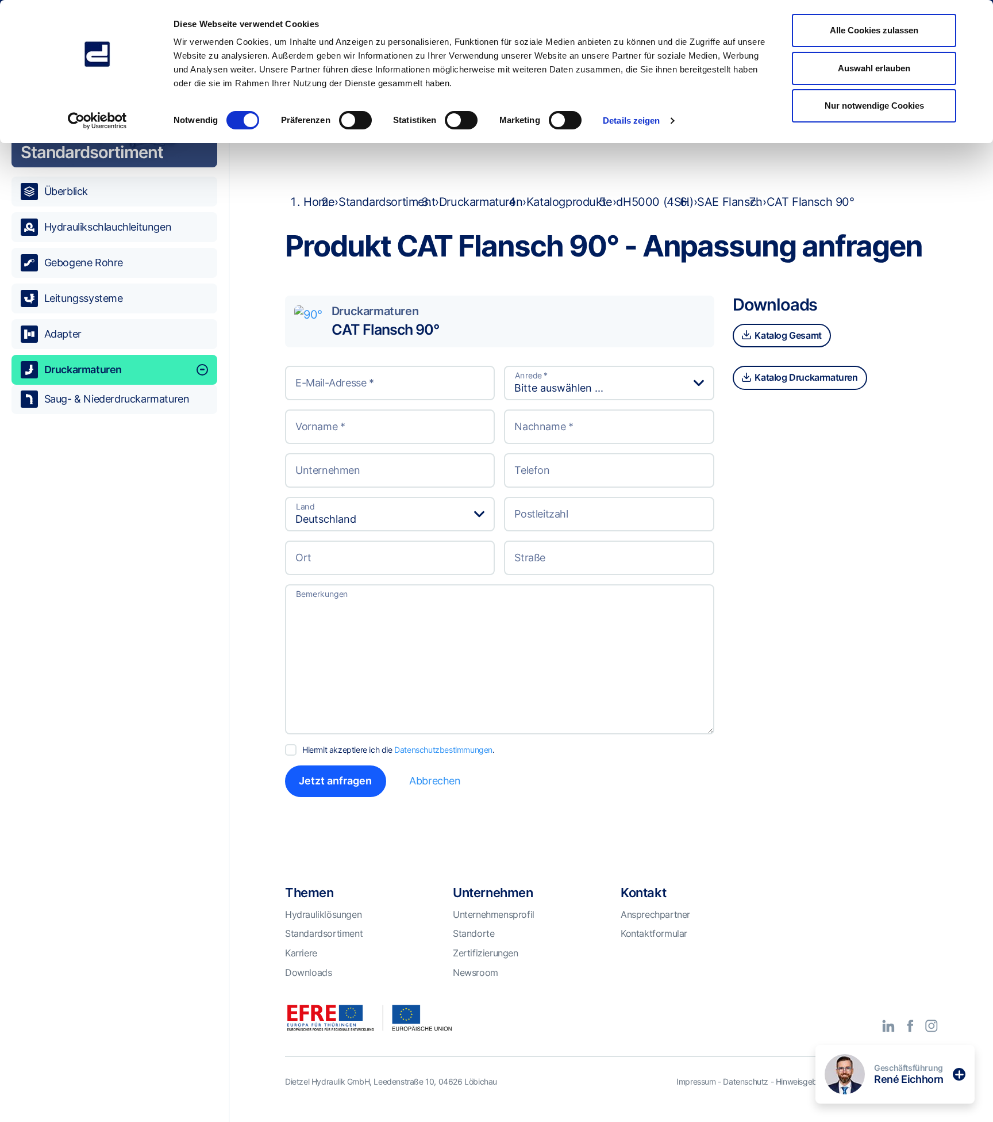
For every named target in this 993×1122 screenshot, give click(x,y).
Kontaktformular (654, 933)
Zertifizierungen (485, 953)
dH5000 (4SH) (654, 202)
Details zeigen (631, 120)
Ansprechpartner (655, 914)
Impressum (695, 1081)
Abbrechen (434, 781)
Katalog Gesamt (787, 335)
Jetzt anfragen (335, 781)
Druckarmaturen (83, 369)
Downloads (308, 972)
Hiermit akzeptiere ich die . (398, 750)
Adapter (63, 334)
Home (318, 202)
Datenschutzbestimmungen (443, 750)
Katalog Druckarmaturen (805, 377)
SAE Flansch (730, 202)
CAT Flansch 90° (385, 329)
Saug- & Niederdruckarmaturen (117, 399)
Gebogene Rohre (83, 262)
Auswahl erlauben (874, 68)
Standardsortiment (386, 202)
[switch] (355, 120)
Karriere (301, 953)
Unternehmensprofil (493, 914)
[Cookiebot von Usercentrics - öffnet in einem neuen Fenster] (97, 120)
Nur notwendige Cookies (874, 105)
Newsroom (475, 972)
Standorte (473, 933)
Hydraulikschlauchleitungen (108, 227)
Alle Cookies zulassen (874, 30)
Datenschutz (745, 1081)
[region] (114, 581)
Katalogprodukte (569, 202)
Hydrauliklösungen (323, 914)
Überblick (66, 191)
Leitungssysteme (83, 298)
